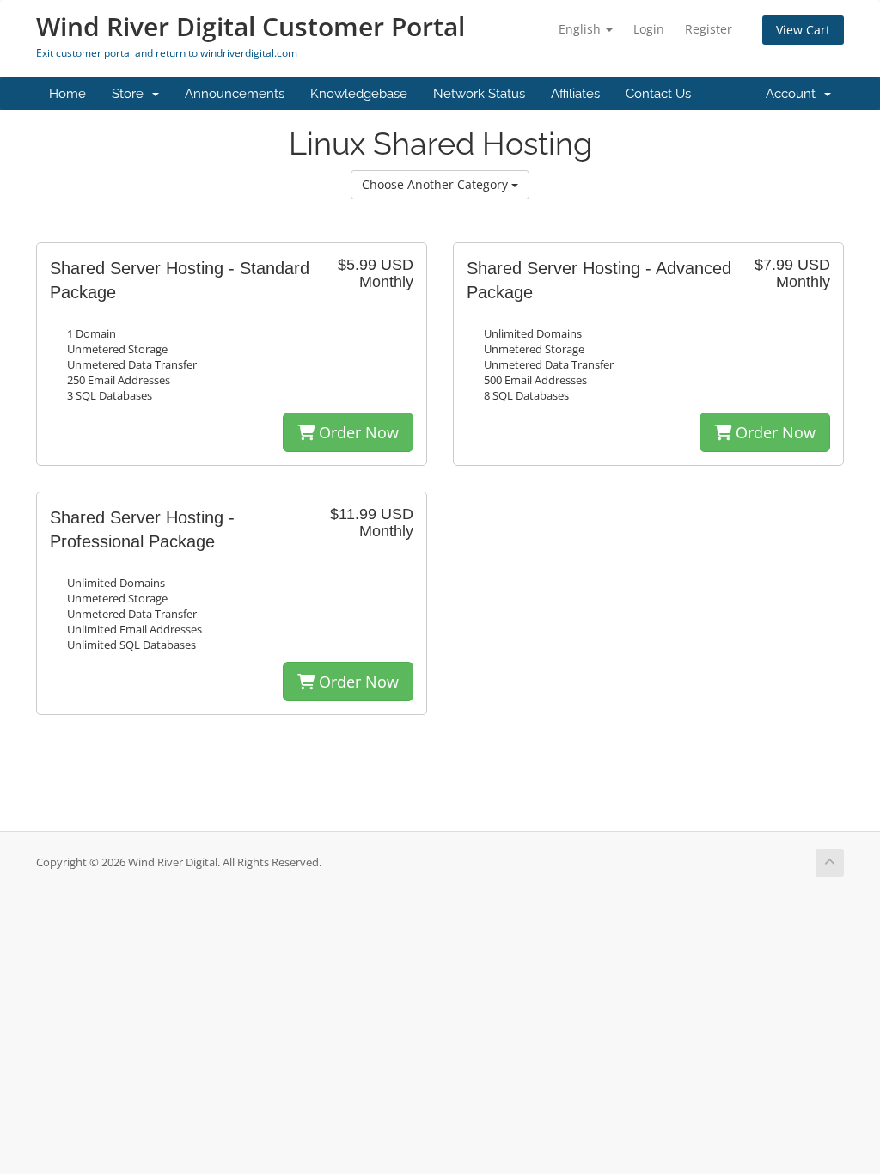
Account (794, 93)
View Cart (803, 29)
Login (648, 29)
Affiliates (575, 93)
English (581, 29)
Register (708, 29)
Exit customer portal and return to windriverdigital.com (166, 53)
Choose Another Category (436, 184)
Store (131, 93)
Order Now (357, 432)
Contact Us (658, 93)
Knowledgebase (358, 93)
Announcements (234, 93)
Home (67, 93)
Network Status (479, 93)
